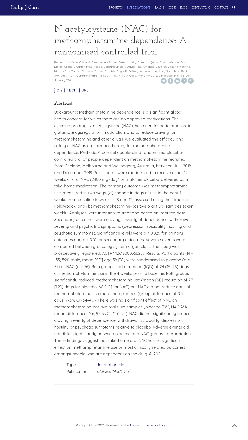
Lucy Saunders (169, 71)
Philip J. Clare (127, 75)
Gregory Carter (74, 66)
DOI (72, 90)
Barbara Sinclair (115, 66)
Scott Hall (109, 75)
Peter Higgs (94, 66)
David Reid (134, 66)
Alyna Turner (108, 62)
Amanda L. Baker (154, 66)
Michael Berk (182, 75)
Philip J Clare (25, 7)
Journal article (110, 364)
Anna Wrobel (149, 71)
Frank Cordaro (78, 75)
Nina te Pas (62, 71)
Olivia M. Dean (89, 62)
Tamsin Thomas (82, 71)
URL (85, 90)
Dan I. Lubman (169, 62)
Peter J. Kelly (127, 62)
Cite (59, 90)
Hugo (163, 425)
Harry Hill (95, 75)
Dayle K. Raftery (127, 71)
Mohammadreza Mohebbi (155, 75)
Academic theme (141, 425)
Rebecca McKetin (66, 62)
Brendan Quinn (148, 62)
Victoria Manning (179, 66)
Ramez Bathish (105, 71)
